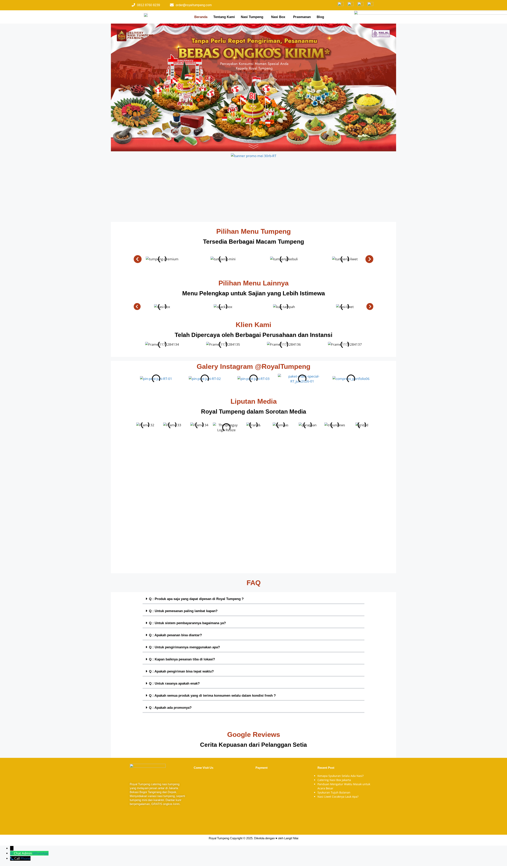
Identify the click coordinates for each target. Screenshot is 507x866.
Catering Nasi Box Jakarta (334, 780)
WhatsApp (41, 853)
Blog (320, 17)
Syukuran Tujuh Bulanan (333, 792)
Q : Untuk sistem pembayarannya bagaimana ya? (187, 623)
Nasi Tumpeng (252, 17)
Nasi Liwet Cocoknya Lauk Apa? (337, 796)
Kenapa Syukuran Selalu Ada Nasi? (340, 776)
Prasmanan (302, 17)
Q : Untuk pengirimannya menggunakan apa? (184, 647)
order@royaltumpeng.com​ (194, 5)
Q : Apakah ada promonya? (170, 708)
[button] (253, 17)
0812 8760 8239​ (148, 5)
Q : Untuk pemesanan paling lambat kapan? (183, 611)
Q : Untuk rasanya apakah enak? (174, 683)
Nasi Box (278, 17)
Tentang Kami (224, 17)
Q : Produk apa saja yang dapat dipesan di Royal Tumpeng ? (196, 599)
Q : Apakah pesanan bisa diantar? (175, 635)
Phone (25, 858)
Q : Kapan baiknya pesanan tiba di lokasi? (182, 659)
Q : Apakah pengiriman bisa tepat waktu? (181, 671)
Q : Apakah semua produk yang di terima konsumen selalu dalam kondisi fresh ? (212, 695)
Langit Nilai (291, 838)
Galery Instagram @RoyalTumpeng (253, 366)
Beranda (200, 17)
